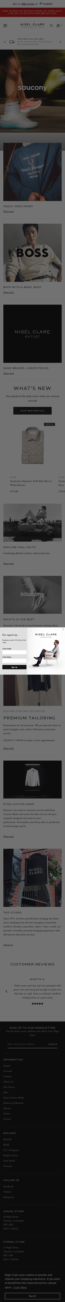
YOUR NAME (6, 649)
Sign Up (14, 667)
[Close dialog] (63, 629)
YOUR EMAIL (7, 657)
